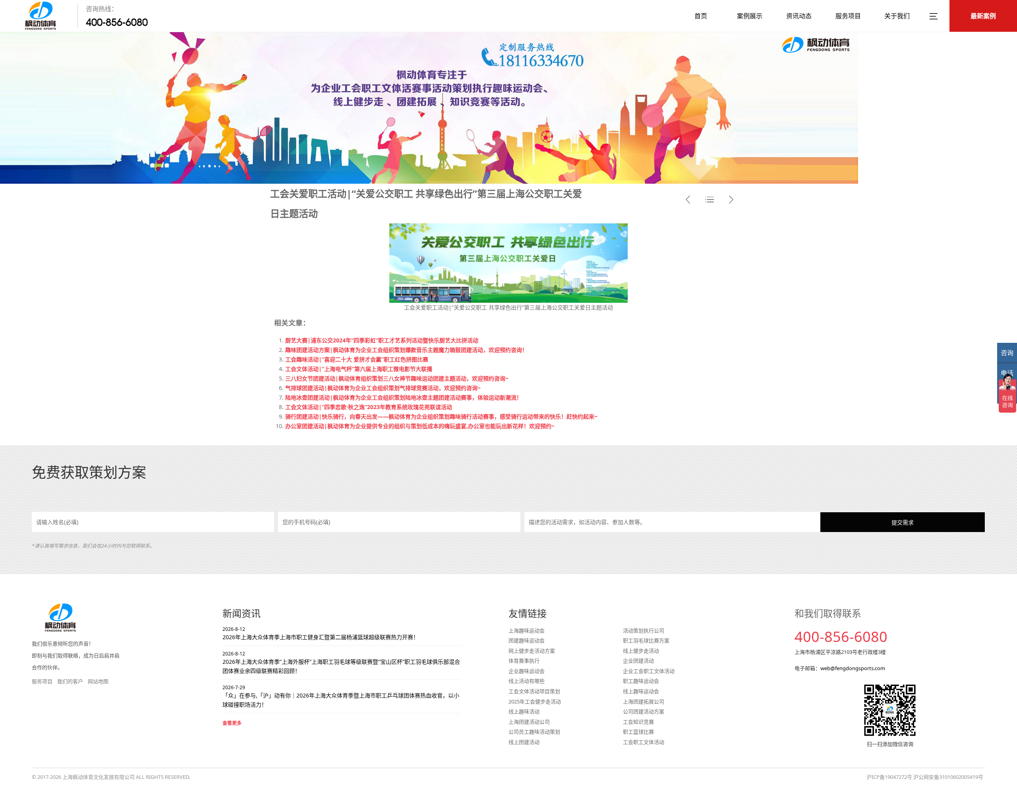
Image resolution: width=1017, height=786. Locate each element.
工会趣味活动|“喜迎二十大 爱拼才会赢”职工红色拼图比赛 (356, 359)
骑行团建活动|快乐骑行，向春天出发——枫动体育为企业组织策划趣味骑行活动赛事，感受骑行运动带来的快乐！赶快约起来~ (441, 416)
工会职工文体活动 (643, 742)
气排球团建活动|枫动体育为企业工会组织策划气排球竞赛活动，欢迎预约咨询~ (383, 388)
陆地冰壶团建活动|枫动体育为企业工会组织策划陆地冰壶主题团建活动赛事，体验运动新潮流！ (403, 397)
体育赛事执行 (523, 660)
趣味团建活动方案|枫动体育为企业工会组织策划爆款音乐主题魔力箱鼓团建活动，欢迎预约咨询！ (406, 350)
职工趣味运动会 (641, 680)
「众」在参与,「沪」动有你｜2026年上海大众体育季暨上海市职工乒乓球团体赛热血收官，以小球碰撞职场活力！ (340, 696)
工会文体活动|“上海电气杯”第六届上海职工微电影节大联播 (358, 369)
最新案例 (983, 16)
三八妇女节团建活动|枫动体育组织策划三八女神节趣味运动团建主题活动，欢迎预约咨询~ (396, 378)
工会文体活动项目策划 (534, 691)
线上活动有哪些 (526, 680)
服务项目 (848, 16)
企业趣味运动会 (526, 671)
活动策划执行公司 (643, 630)
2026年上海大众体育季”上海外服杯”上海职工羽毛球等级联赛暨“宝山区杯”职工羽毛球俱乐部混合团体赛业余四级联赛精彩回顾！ (341, 662)
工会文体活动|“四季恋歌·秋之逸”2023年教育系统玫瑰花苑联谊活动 (368, 407)
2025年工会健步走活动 (534, 701)
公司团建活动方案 (643, 711)
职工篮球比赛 (638, 731)
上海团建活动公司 (529, 721)
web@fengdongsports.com (852, 668)
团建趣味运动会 (526, 640)
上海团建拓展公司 (643, 701)
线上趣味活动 (523, 711)
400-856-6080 (117, 22)
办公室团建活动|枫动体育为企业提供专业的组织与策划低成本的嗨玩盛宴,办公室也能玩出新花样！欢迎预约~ (420, 426)
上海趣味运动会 (526, 630)
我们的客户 (70, 681)
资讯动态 (799, 16)
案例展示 (749, 16)
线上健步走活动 (641, 650)
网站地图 (98, 681)
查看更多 (232, 723)
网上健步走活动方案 (531, 650)
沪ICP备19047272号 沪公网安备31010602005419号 (924, 776)
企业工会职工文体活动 (649, 671)
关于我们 (897, 16)
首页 (700, 16)
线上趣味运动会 (641, 691)
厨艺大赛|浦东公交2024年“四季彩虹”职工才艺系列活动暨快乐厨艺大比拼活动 (381, 340)
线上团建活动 (523, 742)
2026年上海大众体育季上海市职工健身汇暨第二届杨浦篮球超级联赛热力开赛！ (320, 633)
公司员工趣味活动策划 (534, 731)
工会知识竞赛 (638, 721)
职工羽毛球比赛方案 (646, 640)
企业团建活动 (638, 660)
